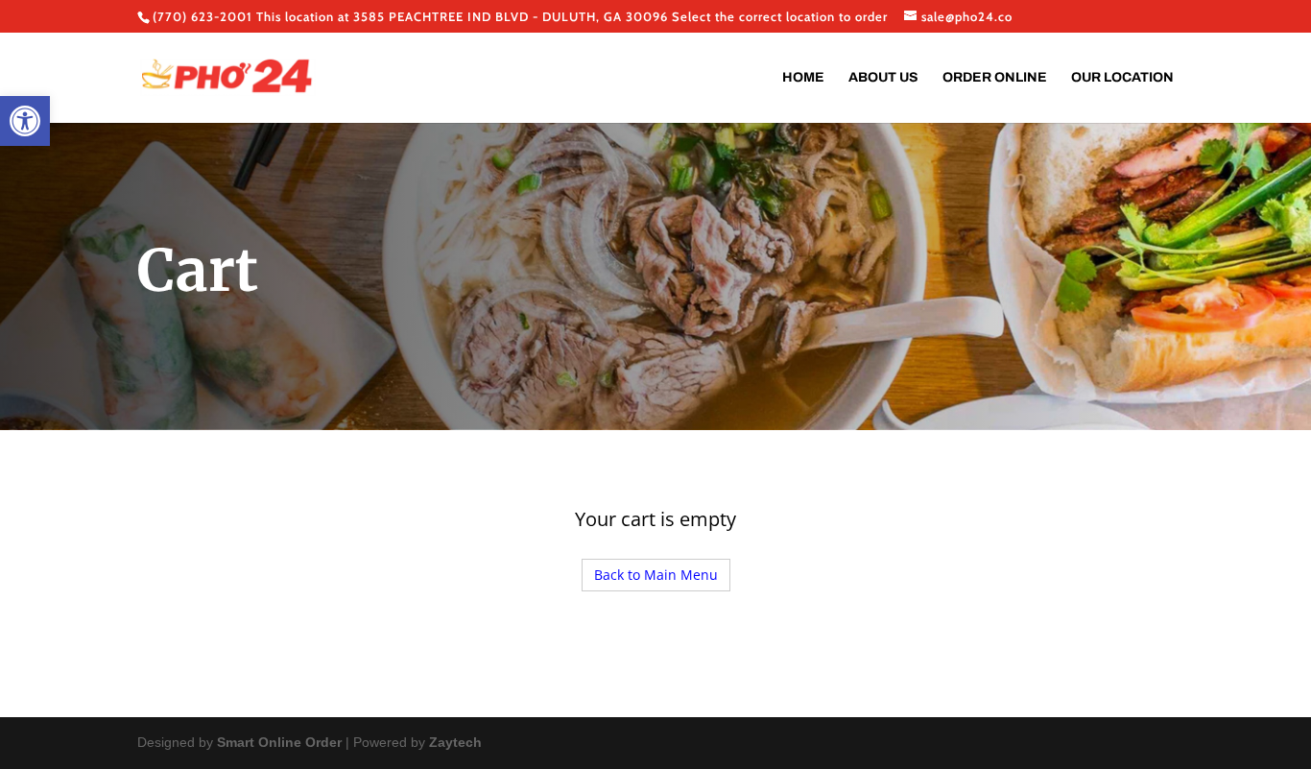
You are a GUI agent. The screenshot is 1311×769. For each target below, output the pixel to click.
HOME (803, 77)
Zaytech (455, 742)
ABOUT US (883, 77)
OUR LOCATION (1122, 77)
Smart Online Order (279, 742)
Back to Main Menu (656, 574)
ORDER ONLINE (994, 77)
